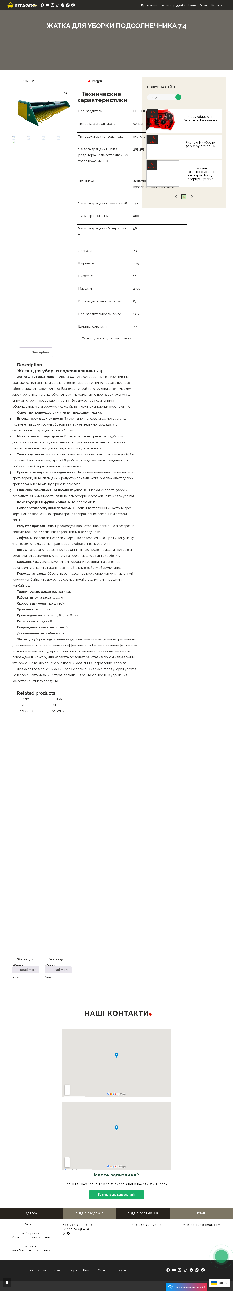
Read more (28, 970)
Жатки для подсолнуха (114, 338)
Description (40, 352)
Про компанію (149, 5)
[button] (186, 1287)
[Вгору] (7, 1282)
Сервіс (203, 5)
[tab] (35, 352)
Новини (191, 5)
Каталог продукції (172, 5)
